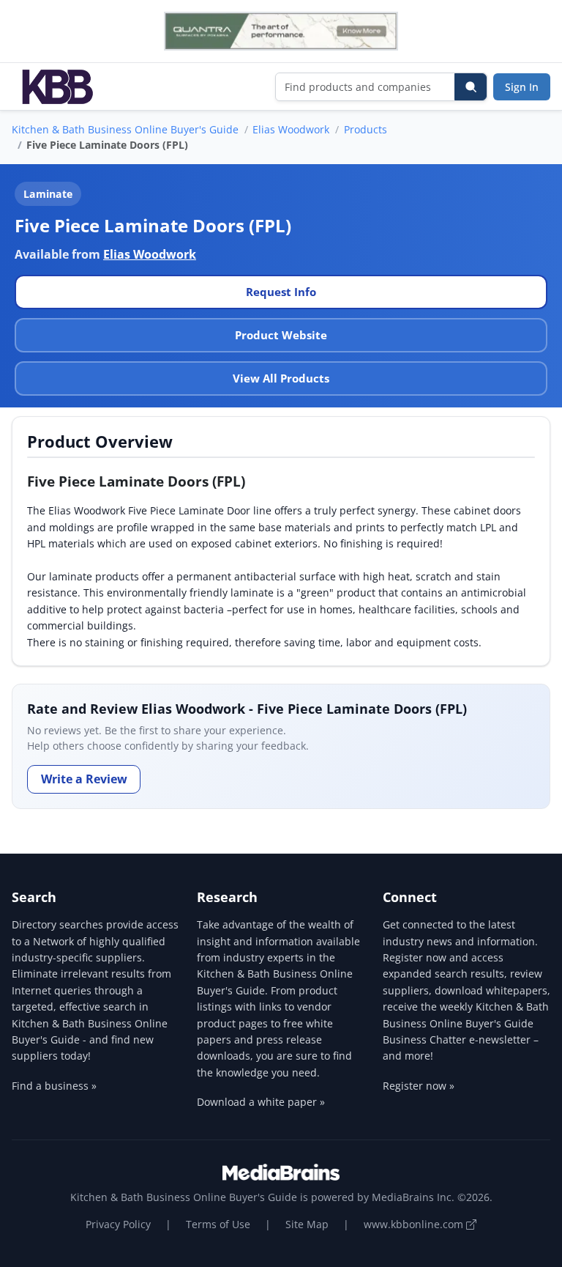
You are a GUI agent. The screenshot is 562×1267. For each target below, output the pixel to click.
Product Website (281, 335)
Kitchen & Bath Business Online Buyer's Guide (125, 129)
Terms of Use (218, 1224)
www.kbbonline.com (415, 1224)
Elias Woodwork (290, 129)
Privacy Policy (118, 1224)
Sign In (522, 87)
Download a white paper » (261, 1102)
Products (365, 129)
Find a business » (54, 1086)
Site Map (307, 1224)
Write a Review (84, 779)
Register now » (418, 1086)
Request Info (281, 291)
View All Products (281, 378)
